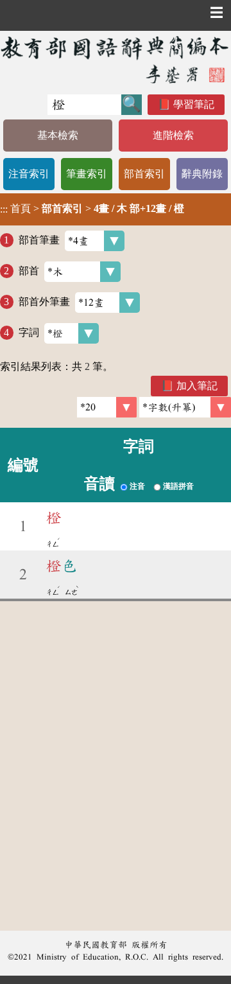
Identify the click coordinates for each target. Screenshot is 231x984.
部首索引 (144, 173)
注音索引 (28, 173)
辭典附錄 (202, 173)
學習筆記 (193, 104)
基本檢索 (57, 135)
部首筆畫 (39, 239)
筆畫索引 (86, 173)
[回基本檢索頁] (115, 59)
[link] (185, 407)
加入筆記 (197, 385)
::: (4, 209)
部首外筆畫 (44, 301)
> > (92, 209)
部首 (29, 270)
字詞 (29, 332)
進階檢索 (173, 135)
